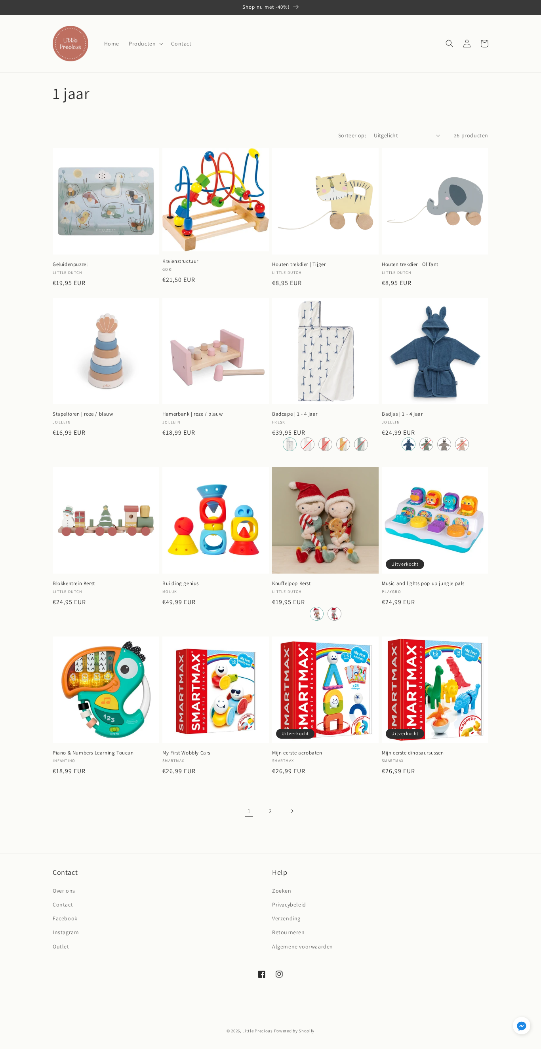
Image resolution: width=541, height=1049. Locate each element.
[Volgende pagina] (292, 811)
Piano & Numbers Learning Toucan (93, 753)
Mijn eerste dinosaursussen (413, 753)
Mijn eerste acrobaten (297, 753)
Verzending (286, 918)
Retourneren (288, 932)
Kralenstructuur (180, 261)
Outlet (61, 946)
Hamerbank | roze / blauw (192, 414)
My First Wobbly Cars (186, 753)
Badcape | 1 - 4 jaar (295, 414)
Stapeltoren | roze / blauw (83, 414)
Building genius (180, 583)
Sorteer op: (352, 135)
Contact (63, 904)
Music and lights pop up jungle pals (423, 583)
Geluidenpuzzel (70, 264)
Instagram (66, 932)
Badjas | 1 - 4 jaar (402, 414)
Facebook (65, 918)
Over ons (64, 890)
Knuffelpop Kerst (291, 583)
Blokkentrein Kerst (74, 583)
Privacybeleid (289, 904)
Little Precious (257, 1031)
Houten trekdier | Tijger (299, 264)
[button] (145, 43)
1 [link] (249, 811)
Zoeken (281, 890)
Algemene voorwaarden (302, 946)
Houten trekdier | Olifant (410, 264)
